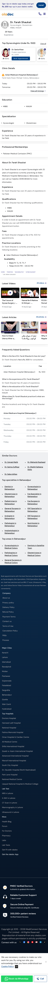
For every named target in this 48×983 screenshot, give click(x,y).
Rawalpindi (6, 667)
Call (42, 978)
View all (43, 44)
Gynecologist (8, 123)
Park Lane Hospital (9, 775)
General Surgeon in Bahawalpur (13, 509)
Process (5, 640)
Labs (4, 840)
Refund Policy (8, 612)
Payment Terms (8, 617)
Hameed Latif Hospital (11, 723)
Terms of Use (7, 626)
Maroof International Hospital (14, 761)
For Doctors (7, 831)
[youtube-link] (32, 942)
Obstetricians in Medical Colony (34, 554)
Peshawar (6, 676)
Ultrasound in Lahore (10, 812)
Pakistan (10, 272)
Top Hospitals (7, 714)
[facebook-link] (24, 942)
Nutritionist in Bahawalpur (33, 524)
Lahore (5, 657)
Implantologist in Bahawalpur (12, 531)
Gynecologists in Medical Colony (12, 546)
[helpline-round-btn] (39, 14)
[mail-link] (36, 942)
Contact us (7, 621)
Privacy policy (8, 603)
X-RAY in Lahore (8, 798)
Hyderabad (6, 709)
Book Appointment (21, 58)
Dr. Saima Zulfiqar (12, 467)
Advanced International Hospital (15, 756)
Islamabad (6, 662)
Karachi (5, 653)
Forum (4, 826)
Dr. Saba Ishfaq (11, 474)
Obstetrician (31, 123)
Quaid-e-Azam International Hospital (17, 751)
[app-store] (13, 862)
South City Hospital (10, 765)
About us (6, 598)
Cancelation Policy (10, 631)
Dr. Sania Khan (18, 49)
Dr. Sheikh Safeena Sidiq (35, 468)
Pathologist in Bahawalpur (10, 524)
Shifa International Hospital (13, 746)
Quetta (5, 699)
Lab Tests (6, 845)
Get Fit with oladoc (10, 850)
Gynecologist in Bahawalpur (34, 488)
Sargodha (6, 690)
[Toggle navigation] (44, 14)
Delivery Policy (8, 607)
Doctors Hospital (9, 718)
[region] (24, 299)
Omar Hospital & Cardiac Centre (15, 737)
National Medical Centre (12, 779)
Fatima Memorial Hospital (12, 732)
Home (3, 272)
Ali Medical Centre (9, 742)
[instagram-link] (28, 942)
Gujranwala (6, 681)
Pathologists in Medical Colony (11, 554)
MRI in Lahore (7, 793)
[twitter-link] (20, 942)
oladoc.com (40, 935)
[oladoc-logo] (8, 14)
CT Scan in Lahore (9, 803)
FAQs (4, 635)
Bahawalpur (19, 272)
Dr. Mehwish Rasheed (36, 462)
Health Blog (6, 822)
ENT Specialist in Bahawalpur (35, 509)
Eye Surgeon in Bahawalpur (34, 502)
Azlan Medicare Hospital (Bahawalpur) (21, 75)
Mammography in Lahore (12, 807)
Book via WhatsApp (18, 978)
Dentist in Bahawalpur (10, 488)
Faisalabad (6, 685)
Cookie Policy (7, 966)
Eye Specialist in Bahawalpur (34, 495)
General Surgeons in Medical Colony (13, 561)
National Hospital (9, 728)
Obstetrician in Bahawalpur (11, 495)
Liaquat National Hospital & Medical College (20, 784)
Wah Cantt (6, 704)
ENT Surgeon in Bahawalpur (34, 517)
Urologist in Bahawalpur (10, 517)
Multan (5, 671)
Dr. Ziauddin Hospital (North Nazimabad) (19, 770)
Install (41, 5)
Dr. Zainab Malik (11, 462)
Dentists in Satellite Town (36, 546)
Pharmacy (6, 836)
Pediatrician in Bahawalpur (11, 502)
